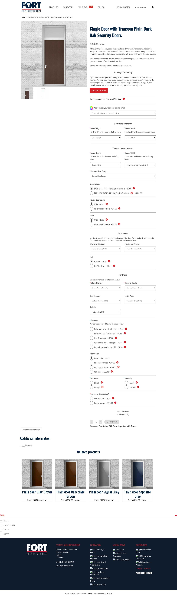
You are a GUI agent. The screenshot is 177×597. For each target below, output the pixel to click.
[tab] (31, 430)
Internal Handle (131, 283)
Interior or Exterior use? (99, 394)
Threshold (94, 320)
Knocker (6, 529)
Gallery (101, 7)
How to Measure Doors (99, 580)
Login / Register (123, 7)
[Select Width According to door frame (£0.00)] (140, 165)
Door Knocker (95, 296)
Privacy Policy (124, 559)
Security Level (95, 184)
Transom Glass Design (98, 171)
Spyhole (93, 307)
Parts (104, 584)
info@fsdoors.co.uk (65, 565)
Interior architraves (132, 244)
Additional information (31, 429)
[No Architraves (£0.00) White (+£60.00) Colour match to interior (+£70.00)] (140, 249)
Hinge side (94, 378)
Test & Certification (98, 563)
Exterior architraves (97, 244)
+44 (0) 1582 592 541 (66, 562)
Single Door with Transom (127, 426)
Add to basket (112, 422)
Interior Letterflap (9, 525)
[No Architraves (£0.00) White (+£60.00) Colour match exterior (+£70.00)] (105, 249)
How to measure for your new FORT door (106, 99)
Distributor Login (143, 551)
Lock (91, 257)
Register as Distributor (143, 557)
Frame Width (130, 128)
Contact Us (68, 7)
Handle (5, 521)
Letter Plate (129, 296)
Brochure (53, 7)
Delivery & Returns (97, 551)
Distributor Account (143, 563)
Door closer (94, 354)
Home (23, 17)
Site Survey (85, 7)
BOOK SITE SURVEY (99, 90)
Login (121, 550)
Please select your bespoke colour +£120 (109, 108)
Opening (128, 378)
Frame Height (95, 128)
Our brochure (98, 557)
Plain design (103, 426)
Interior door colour (97, 200)
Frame (92, 215)
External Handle (96, 283)
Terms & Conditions (119, 555)
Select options (37, 461)
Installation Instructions (97, 573)
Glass (28, 17)
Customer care (102, 568)
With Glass (34, 17)
